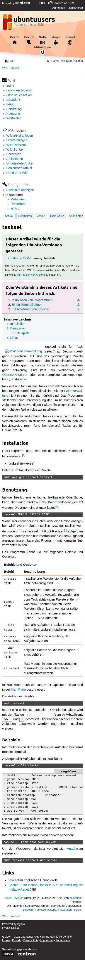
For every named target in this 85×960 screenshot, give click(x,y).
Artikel (9, 216)
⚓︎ (78, 300)
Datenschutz (30, 940)
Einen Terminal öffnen (27, 305)
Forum (29, 37)
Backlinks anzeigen (20, 190)
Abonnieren (76, 216)
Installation (17, 324)
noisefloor (76, 898)
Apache (72, 849)
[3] (65, 530)
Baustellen (13, 154)
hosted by (8, 3)
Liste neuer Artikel (19, 95)
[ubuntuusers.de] (29, 23)
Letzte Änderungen (19, 90)
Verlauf (41, 216)
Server (77, 909)
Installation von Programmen (32, 300)
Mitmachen (42, 47)
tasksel (15, 67)
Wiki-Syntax (15, 150)
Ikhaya (55, 37)
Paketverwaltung (45, 909)
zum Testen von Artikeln (31, 275)
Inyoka (21, 924)
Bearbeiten (25, 216)
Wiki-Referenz (16, 145)
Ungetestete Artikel (19, 164)
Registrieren (75, 8)
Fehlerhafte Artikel (19, 168)
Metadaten (18, 199)
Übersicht (13, 100)
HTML (14, 209)
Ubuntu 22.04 (21, 258)
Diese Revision (13, 898)
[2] (56, 506)
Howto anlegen (16, 140)
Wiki (42, 37)
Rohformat (18, 204)
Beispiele (23, 333)
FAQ (9, 104)
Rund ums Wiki (17, 173)
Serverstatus (63, 940)
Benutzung (14, 109)
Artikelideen (14, 159)
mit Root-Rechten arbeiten (30, 309)
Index (10, 86)
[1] (23, 455)
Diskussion (57, 216)
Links (14, 338)
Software (28, 909)
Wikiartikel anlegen (19, 136)
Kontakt (16, 940)
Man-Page (18, 690)
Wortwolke (13, 118)
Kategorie (13, 114)
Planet (70, 37)
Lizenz (6, 940)
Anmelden (58, 8)
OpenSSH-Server (14, 375)
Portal (14, 37)
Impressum (46, 940)
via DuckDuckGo (72, 61)
